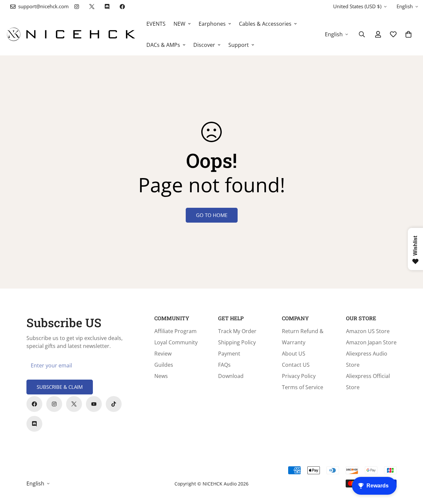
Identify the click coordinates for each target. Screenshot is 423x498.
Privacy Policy (299, 376)
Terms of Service (302, 387)
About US (293, 353)
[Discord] (107, 6)
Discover (204, 44)
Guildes (163, 364)
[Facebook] (122, 6)
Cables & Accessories (265, 23)
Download (231, 376)
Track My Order (237, 331)
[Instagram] (76, 6)
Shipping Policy (237, 342)
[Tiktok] (114, 404)
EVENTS (156, 23)
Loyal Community (176, 342)
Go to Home (211, 215)
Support (238, 44)
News (161, 376)
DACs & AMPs (163, 44)
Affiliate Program (175, 331)
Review (163, 353)
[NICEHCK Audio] (71, 34)
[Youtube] (94, 404)
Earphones (212, 23)
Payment (229, 353)
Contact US (296, 364)
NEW (179, 23)
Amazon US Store (368, 331)
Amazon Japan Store (371, 342)
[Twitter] (92, 6)
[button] (408, 34)
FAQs (224, 364)
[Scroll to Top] (410, 462)
